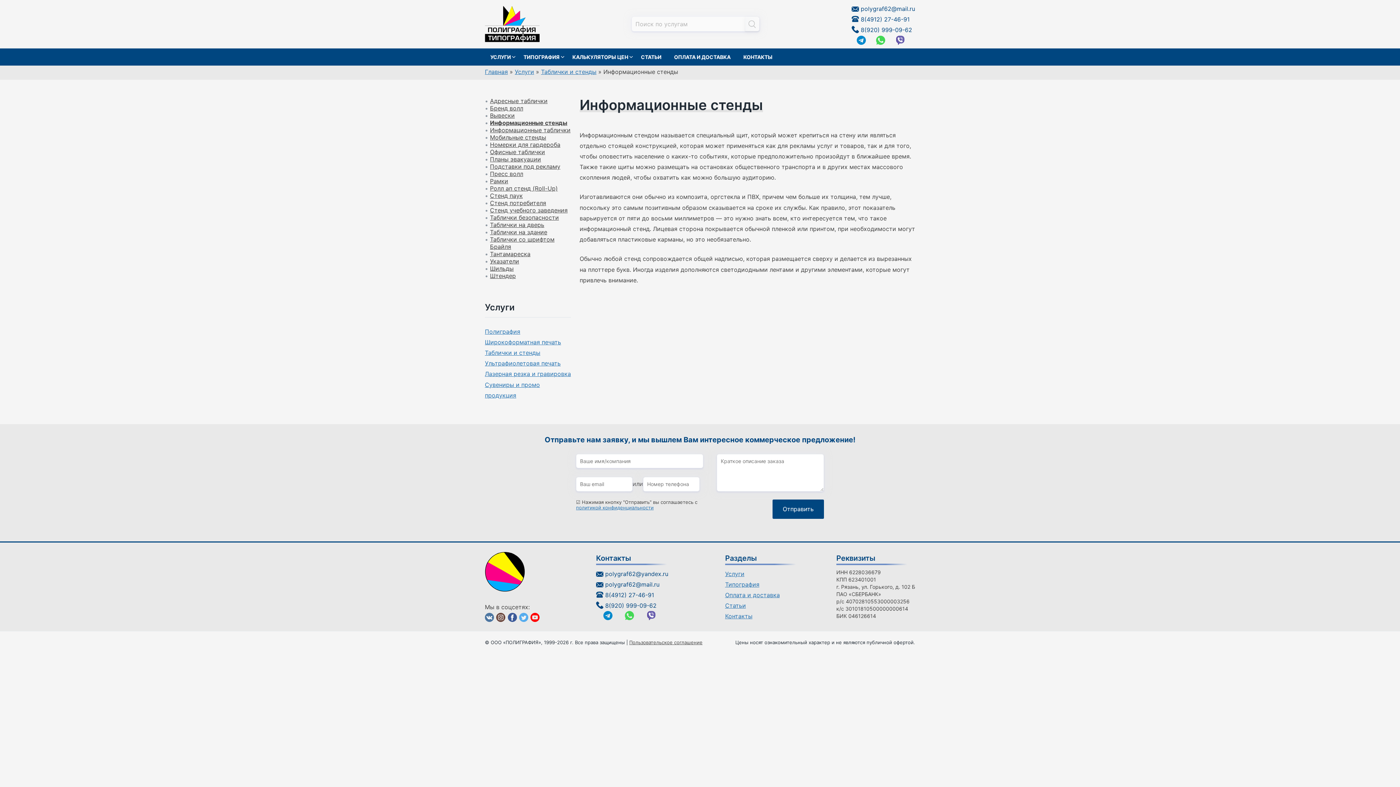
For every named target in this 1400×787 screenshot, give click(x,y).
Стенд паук (506, 195)
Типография (542, 57)
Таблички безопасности (524, 217)
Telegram (861, 40)
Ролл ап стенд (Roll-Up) (524, 188)
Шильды (502, 268)
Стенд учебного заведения (529, 210)
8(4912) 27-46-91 (885, 19)
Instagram (500, 617)
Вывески (502, 115)
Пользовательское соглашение (666, 642)
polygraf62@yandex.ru (636, 573)
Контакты (758, 57)
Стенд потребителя (518, 203)
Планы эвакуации (515, 159)
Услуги (500, 57)
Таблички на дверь (517, 224)
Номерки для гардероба (525, 144)
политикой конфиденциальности (615, 507)
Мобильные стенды (518, 137)
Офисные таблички (517, 152)
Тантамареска (510, 254)
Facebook (512, 617)
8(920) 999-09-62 (886, 30)
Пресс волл (506, 173)
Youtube (535, 617)
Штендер (503, 275)
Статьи (651, 57)
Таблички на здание (518, 232)
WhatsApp (880, 40)
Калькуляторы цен (600, 57)
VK (489, 617)
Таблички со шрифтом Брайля (522, 243)
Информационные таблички (530, 130)
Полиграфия (502, 331)
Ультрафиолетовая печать (523, 363)
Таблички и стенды (512, 352)
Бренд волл (506, 108)
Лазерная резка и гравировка (528, 373)
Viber (900, 40)
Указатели (504, 261)
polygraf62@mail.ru (888, 8)
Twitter (523, 617)
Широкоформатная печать (523, 342)
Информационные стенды (528, 122)
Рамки (499, 181)
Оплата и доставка (702, 57)
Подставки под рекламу (525, 166)
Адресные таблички (519, 101)
